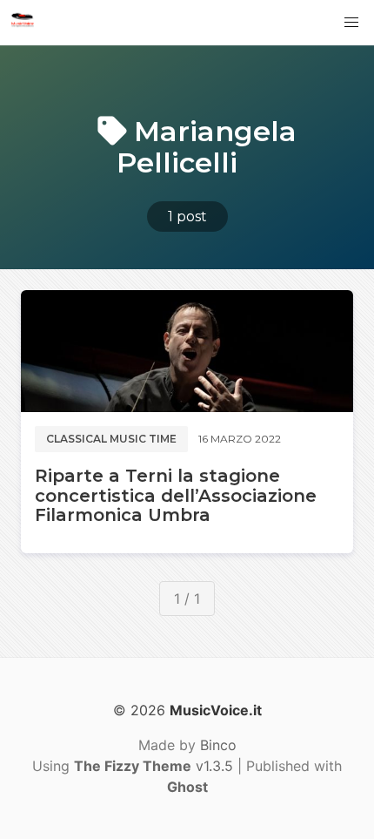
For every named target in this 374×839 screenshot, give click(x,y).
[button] (351, 22)
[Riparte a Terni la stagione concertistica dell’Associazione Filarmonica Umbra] (187, 351)
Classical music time (111, 438)
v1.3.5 (153, 766)
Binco (218, 745)
